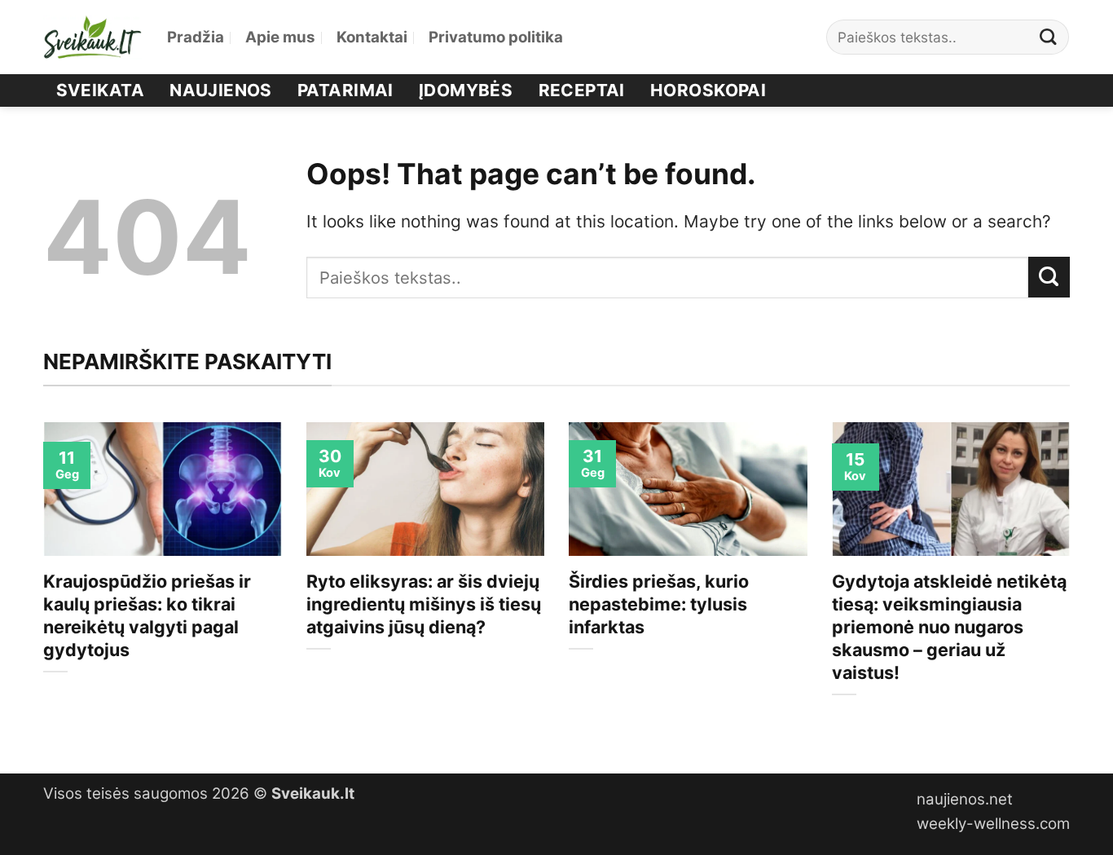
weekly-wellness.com (993, 823)
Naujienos (220, 90)
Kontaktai (372, 37)
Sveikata (100, 90)
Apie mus (280, 37)
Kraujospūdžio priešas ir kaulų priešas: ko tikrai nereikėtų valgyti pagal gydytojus (147, 615)
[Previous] (40, 584)
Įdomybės (466, 90)
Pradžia (195, 37)
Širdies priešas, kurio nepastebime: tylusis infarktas (659, 604)
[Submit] (1049, 37)
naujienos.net (965, 799)
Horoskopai (708, 90)
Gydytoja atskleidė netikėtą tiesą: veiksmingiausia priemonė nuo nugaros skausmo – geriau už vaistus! (949, 627)
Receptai (582, 90)
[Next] (1073, 584)
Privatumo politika (496, 37)
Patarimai (345, 90)
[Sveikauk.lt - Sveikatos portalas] (93, 37)
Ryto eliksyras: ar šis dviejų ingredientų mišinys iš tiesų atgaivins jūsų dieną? (423, 604)
